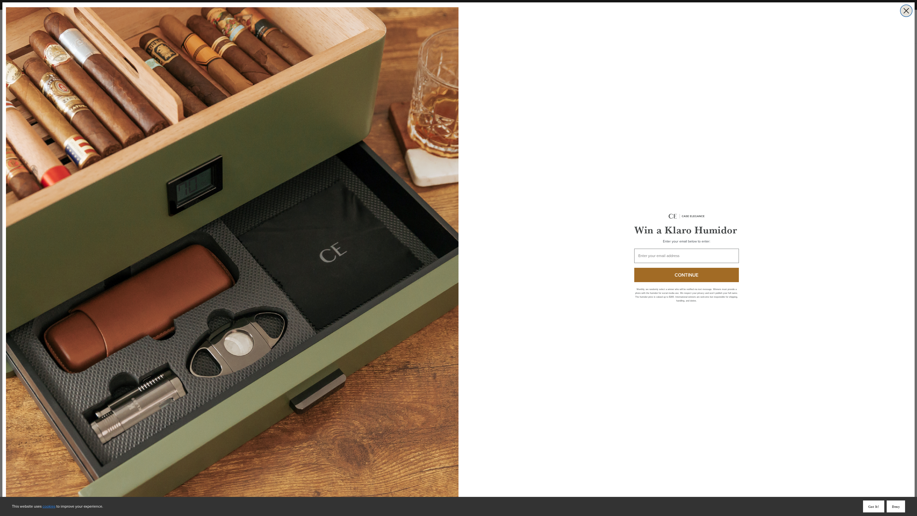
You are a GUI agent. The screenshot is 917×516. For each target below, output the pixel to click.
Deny (896, 507)
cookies (49, 506)
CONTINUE (686, 275)
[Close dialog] (906, 11)
